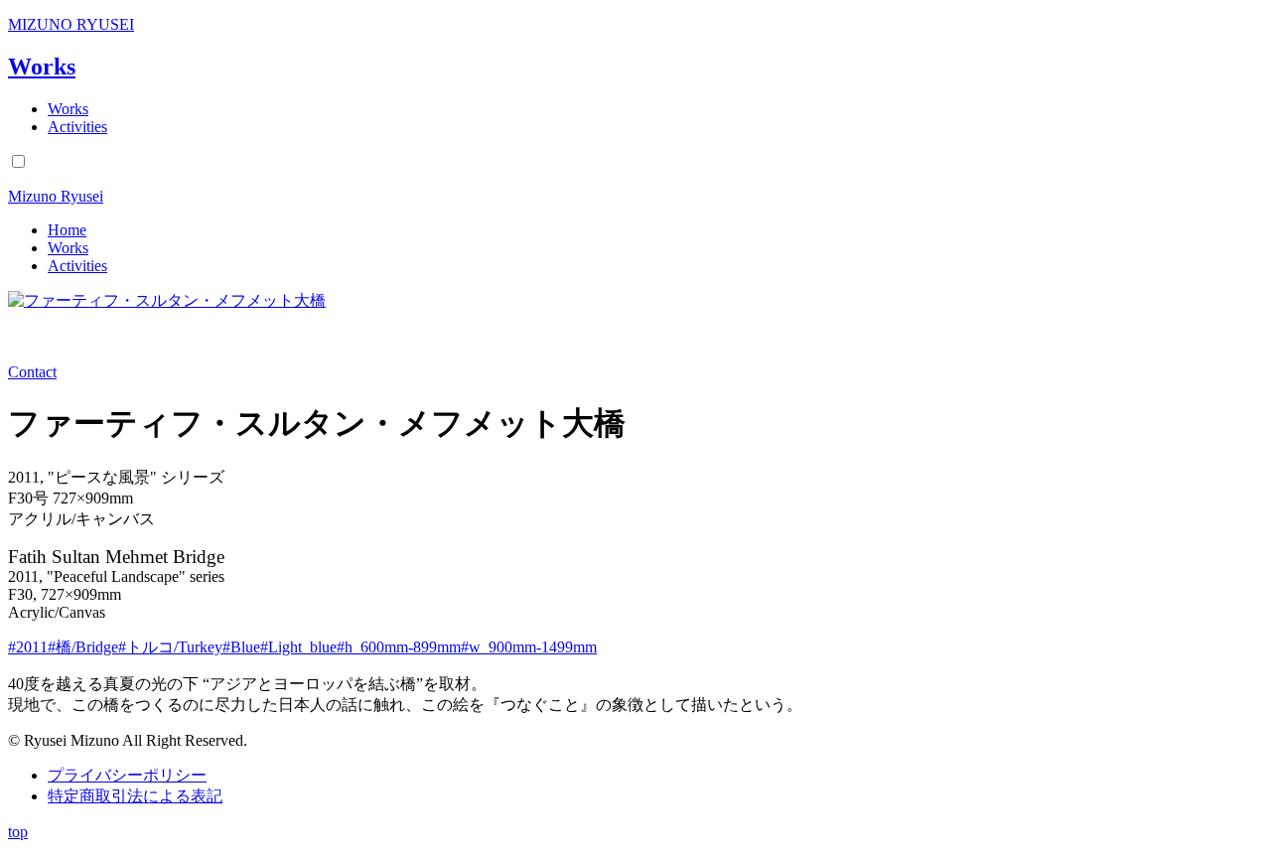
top (18, 831)
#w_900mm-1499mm (529, 647)
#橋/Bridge (83, 647)
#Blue (241, 647)
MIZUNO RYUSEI (71, 24)
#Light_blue (298, 647)
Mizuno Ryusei (55, 196)
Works (41, 66)
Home (67, 229)
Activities (77, 126)
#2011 (28, 647)
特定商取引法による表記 (135, 795)
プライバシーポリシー (127, 775)
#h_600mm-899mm (399, 647)
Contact (32, 371)
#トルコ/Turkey (170, 647)
